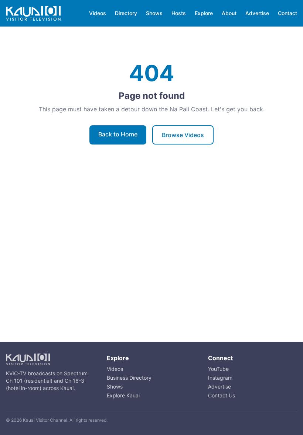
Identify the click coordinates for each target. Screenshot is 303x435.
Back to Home (117, 134)
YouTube (218, 369)
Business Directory (129, 378)
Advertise (257, 13)
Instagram (220, 378)
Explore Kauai (123, 395)
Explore (204, 13)
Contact (287, 13)
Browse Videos (183, 135)
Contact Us (221, 395)
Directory (126, 13)
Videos (97, 13)
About (229, 13)
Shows (154, 13)
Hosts (178, 13)
